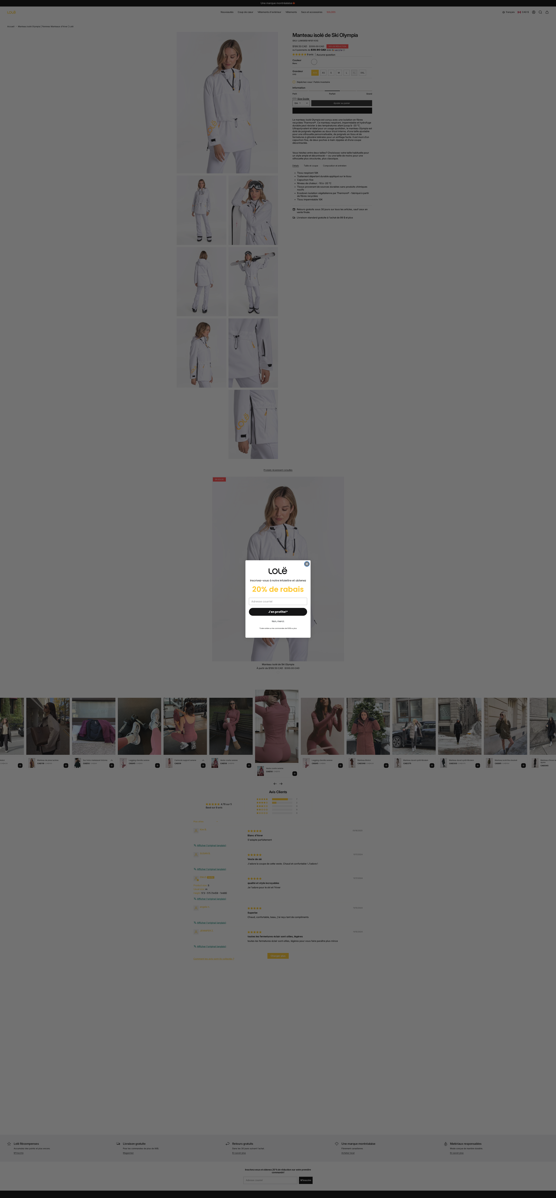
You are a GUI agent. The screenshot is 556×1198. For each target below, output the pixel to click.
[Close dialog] (306, 564)
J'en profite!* (278, 612)
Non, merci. (278, 621)
